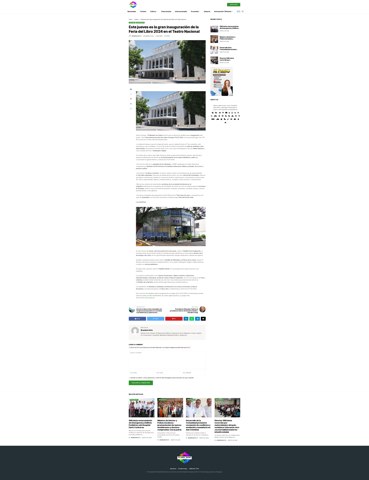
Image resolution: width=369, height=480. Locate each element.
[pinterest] (238, 113)
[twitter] (211, 116)
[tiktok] (228, 119)
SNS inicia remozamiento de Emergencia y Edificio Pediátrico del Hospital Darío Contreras (229, 29)
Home (130, 19)
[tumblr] (229, 113)
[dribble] (219, 116)
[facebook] (212, 113)
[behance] (216, 112)
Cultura (136, 19)
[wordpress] (236, 116)
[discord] (235, 119)
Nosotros (173, 468)
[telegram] (220, 113)
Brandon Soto (136, 36)
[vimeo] (223, 112)
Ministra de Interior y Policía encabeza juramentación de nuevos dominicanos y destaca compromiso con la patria (169, 425)
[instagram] (232, 113)
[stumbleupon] (232, 116)
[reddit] (225, 122)
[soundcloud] (217, 119)
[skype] (229, 116)
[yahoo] (239, 116)
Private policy (182, 468)
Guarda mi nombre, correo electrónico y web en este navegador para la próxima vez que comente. (162, 378)
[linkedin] (235, 112)
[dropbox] (223, 116)
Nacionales (140, 22)
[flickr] (213, 119)
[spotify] (221, 119)
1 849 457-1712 (194, 468)
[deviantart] (215, 116)
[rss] (226, 116)
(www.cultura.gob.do (147, 298)
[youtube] (226, 112)
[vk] (231, 119)
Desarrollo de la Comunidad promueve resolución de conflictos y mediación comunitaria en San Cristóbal (198, 425)
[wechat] (225, 119)
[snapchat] (238, 119)
